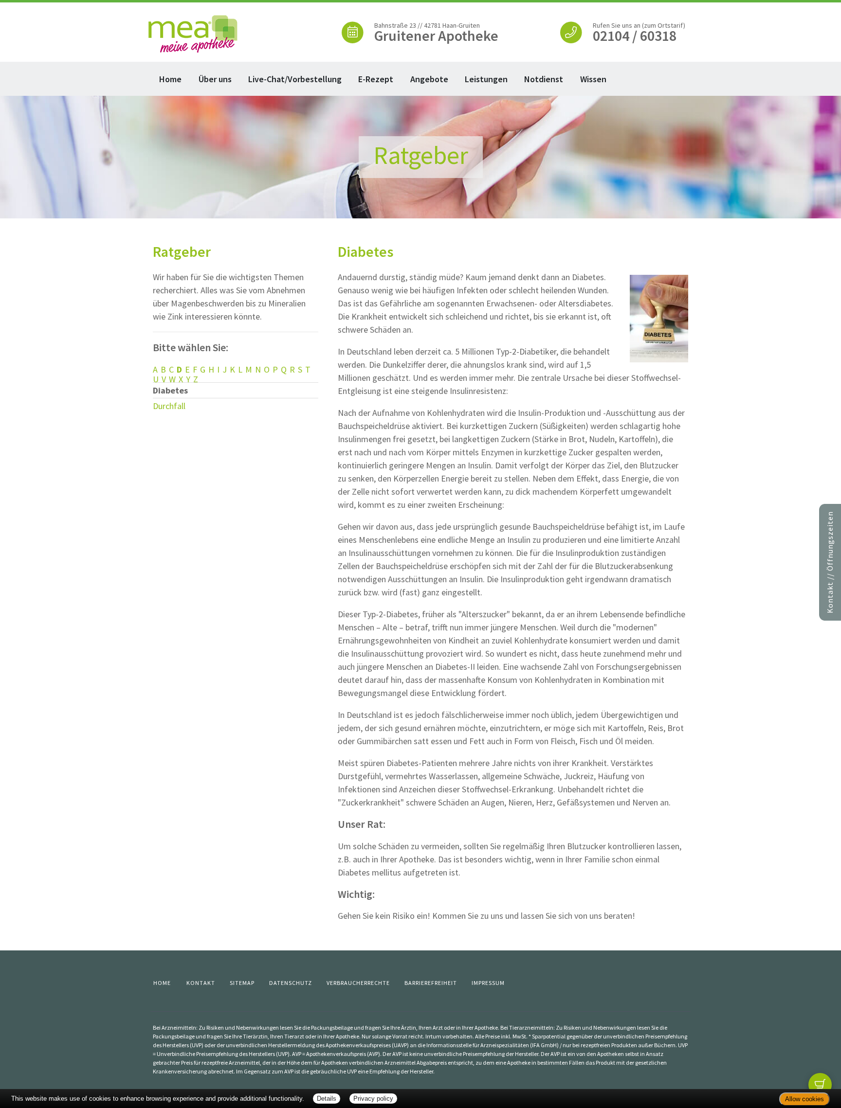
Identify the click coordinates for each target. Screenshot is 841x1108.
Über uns (215, 79)
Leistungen (486, 79)
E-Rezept (375, 79)
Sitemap (242, 982)
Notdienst (543, 79)
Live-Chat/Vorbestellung (295, 79)
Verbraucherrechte (358, 982)
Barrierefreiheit (430, 982)
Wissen (593, 79)
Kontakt (200, 982)
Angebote (429, 79)
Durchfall (169, 405)
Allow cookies (804, 1099)
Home (170, 79)
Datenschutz (290, 982)
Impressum (488, 982)
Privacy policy (373, 1098)
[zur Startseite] (193, 32)
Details (326, 1098)
